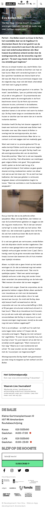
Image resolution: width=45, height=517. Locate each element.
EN (34, 4)
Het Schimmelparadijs (15, 374)
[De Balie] (11, 4)
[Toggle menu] (2, 4)
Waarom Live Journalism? (17, 386)
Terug (4, 13)
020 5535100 (22, 429)
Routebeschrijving (12, 423)
